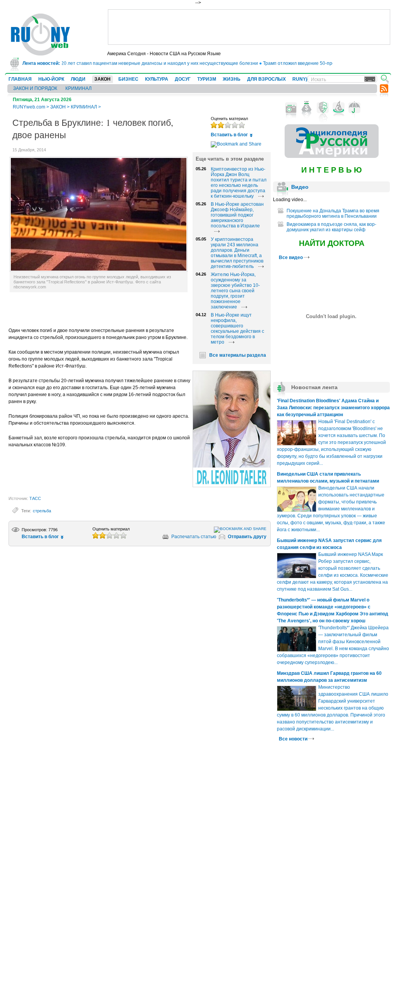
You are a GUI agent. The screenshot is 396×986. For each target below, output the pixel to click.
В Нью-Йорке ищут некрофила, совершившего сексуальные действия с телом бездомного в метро (237, 328)
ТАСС (35, 498)
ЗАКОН (102, 79)
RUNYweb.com (29, 107)
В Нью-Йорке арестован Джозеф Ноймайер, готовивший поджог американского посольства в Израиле (237, 215)
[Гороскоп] (339, 107)
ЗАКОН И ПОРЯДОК (35, 88)
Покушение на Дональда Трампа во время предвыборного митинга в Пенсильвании (333, 213)
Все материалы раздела (237, 355)
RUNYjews (304, 79)
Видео (300, 187)
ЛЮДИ (78, 79)
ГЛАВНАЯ (20, 79)
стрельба (42, 510)
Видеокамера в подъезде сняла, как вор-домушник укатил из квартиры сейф (331, 227)
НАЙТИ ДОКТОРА (331, 243)
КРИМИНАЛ (78, 88)
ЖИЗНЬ (232, 79)
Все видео (291, 257)
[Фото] (291, 107)
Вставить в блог (229, 134)
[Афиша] (323, 107)
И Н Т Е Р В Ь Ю (331, 170)
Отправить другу (247, 536)
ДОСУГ (183, 79)
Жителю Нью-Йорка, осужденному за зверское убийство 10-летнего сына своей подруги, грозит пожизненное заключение (235, 291)
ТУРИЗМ (206, 79)
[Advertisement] (249, 27)
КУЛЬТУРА (156, 79)
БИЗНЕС (128, 79)
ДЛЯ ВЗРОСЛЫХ (266, 79)
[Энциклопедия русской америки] (332, 156)
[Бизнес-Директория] (307, 107)
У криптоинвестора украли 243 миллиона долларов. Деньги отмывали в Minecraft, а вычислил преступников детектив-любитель (237, 253)
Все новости (294, 739)
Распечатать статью (193, 536)
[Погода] (354, 107)
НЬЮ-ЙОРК (51, 79)
